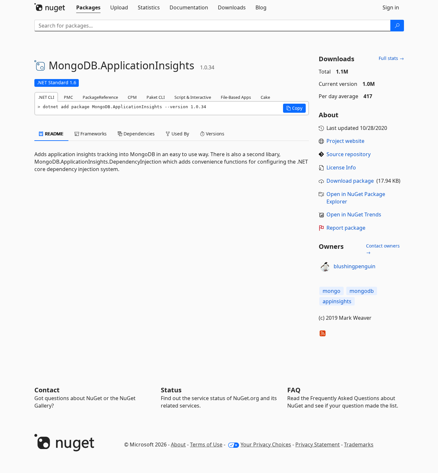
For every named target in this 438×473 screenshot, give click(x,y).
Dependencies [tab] (138, 134)
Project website (345, 140)
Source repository (348, 154)
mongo (331, 290)
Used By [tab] (179, 134)
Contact (47, 390)
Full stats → (391, 58)
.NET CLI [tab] (46, 97)
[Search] (397, 25)
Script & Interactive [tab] (192, 97)
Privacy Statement (317, 444)
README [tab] (54, 134)
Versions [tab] (214, 134)
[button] (294, 108)
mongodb (361, 290)
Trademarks (358, 444)
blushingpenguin (354, 266)
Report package (345, 227)
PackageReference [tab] (100, 97)
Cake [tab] (265, 97)
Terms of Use (206, 444)
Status (171, 390)
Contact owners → (383, 249)
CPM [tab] (132, 97)
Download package (350, 180)
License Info (341, 167)
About (178, 444)
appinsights (337, 301)
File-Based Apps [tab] (236, 97)
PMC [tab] (68, 97)
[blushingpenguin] (325, 266)
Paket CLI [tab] (156, 97)
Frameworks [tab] (93, 134)
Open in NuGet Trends (353, 214)
